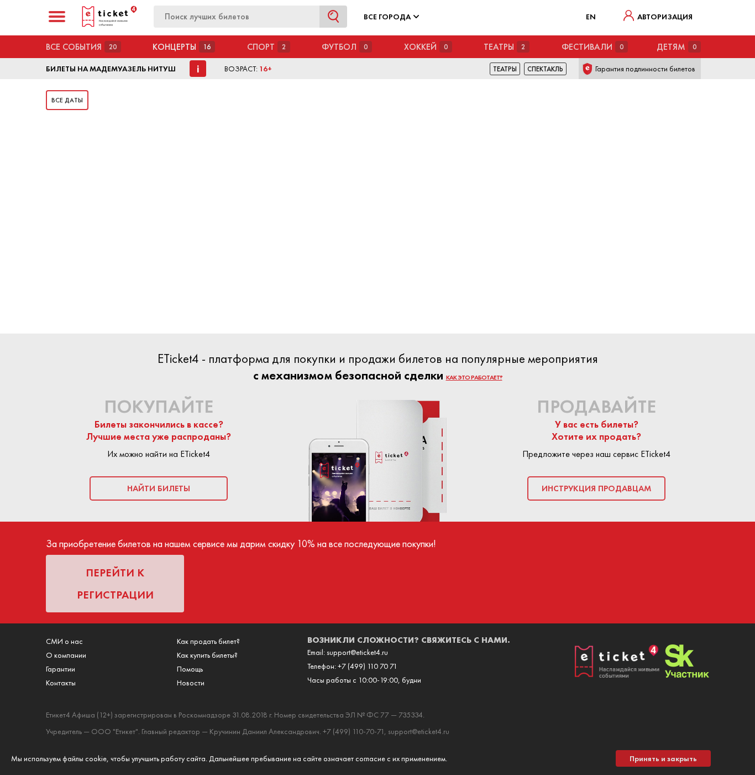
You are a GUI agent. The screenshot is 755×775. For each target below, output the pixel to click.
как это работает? (474, 377)
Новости (191, 683)
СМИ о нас (64, 641)
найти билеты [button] (158, 488)
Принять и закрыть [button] (663, 758)
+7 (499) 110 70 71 (367, 666)
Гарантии (60, 669)
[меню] (57, 16)
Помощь (190, 669)
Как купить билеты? (207, 655)
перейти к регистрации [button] (115, 583)
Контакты (61, 683)
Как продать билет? (208, 641)
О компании (66, 655)
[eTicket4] (109, 25)
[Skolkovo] (687, 675)
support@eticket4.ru (357, 652)
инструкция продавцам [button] (596, 488)
